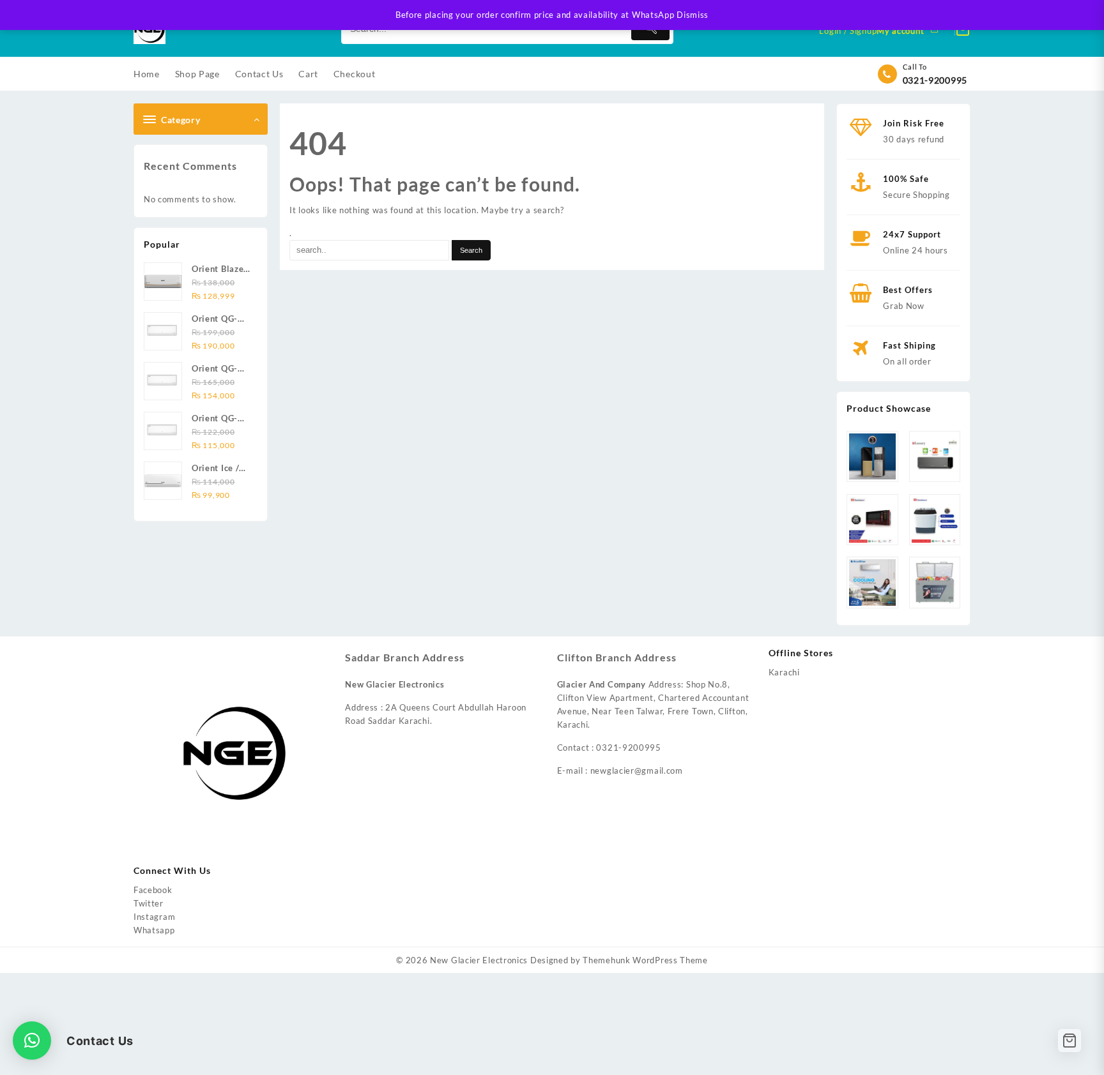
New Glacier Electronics (479, 960)
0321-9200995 (935, 80)
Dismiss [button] (693, 15)
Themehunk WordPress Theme (645, 960)
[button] (32, 1040)
